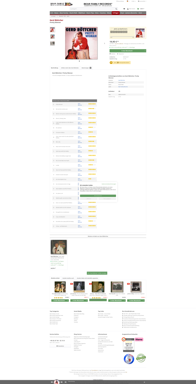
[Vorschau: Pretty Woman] (52, 29)
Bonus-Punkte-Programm (80, 343)
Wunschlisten (121, 1)
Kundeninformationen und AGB (105, 341)
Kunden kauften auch (68, 278)
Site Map (100, 343)
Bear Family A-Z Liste (54, 313)
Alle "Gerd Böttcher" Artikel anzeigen (97, 273)
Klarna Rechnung (102, 338)
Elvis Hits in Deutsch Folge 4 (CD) (98, 294)
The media (100, 348)
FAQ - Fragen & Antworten (104, 340)
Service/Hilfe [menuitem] (142, 1)
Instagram (76, 317)
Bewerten (121, 54)
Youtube (76, 322)
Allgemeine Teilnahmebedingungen (82, 336)
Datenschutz (101, 350)
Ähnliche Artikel (55, 278)
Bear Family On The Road (55, 318)
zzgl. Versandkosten (119, 43)
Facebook (76, 315)
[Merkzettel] (124, 8)
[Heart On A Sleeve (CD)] (117, 286)
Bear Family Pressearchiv (55, 320)
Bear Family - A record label (104, 313)
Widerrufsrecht (77, 350)
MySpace (76, 318)
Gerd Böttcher (56, 20)
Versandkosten (94, 370)
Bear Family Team (54, 323)
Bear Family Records (123, 86)
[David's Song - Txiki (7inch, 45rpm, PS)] (60, 286)
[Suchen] (116, 8)
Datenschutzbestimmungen (109, 184)
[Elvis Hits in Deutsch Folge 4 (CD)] (98, 286)
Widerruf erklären (98, 379)
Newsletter (76, 348)
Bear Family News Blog (79, 313)
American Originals (135, 293)
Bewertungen (86, 68)
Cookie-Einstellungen (103, 336)
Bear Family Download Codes (56, 315)
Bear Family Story (54, 322)
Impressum (100, 351)
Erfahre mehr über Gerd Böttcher (70, 68)
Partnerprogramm (102, 346)
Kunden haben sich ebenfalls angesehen (87, 278)
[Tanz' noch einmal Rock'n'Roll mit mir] (59, 247)
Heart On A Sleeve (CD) (117, 294)
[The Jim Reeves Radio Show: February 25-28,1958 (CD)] (79, 286)
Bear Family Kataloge (54, 317)
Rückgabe (76, 346)
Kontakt (76, 340)
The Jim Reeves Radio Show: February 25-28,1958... (79, 294)
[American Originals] (136, 286)
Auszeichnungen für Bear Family (105, 317)
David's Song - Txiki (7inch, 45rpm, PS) (60, 294)
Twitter (75, 320)
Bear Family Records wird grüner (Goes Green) (84, 338)
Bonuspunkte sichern (124, 62)
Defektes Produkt (78, 345)
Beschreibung (54, 68)
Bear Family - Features (103, 315)
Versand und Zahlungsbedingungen (106, 345)
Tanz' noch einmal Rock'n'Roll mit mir (57, 257)
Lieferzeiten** (77, 341)
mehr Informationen (97, 299)
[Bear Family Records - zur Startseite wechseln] (62, 4)
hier (126, 372)
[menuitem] (94, 8)
